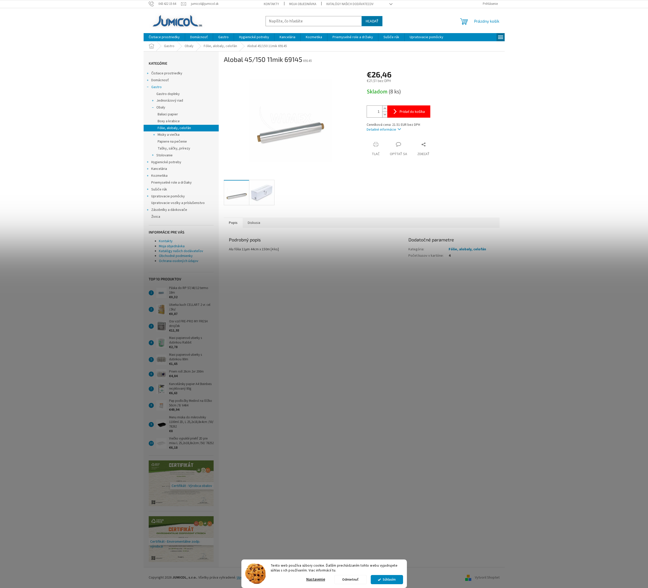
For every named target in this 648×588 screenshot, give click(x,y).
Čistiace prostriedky (166, 73)
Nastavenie (315, 579)
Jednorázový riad (169, 100)
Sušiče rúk (159, 189)
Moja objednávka (302, 4)
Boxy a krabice (169, 121)
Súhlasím (389, 579)
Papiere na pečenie (172, 141)
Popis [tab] (233, 222)
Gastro (156, 87)
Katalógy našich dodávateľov (350, 4)
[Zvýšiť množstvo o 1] (384, 109)
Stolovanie (164, 155)
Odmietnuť (350, 579)
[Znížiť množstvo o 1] (384, 114)
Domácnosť (160, 80)
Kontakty (271, 4)
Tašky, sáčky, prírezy (174, 148)
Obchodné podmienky (176, 255)
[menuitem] (164, 37)
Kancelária (159, 168)
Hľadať (372, 21)
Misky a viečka (169, 134)
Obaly (160, 107)
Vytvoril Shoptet (487, 577)
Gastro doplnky (168, 94)
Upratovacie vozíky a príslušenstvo (178, 203)
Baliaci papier (168, 114)
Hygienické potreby (166, 162)
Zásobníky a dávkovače (169, 209)
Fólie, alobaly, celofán (174, 128)
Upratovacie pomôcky (168, 196)
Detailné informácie (381, 129)
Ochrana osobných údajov (178, 261)
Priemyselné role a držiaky (171, 182)
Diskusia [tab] (254, 222)
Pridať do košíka (412, 111)
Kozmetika (159, 175)
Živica (155, 216)
